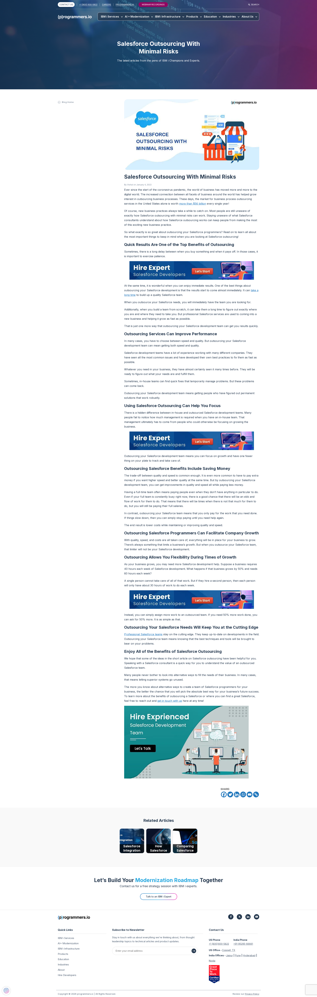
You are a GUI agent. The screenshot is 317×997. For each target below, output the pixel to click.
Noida (212, 960)
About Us (247, 16)
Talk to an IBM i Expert (158, 896)
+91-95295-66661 (243, 943)
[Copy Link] (256, 794)
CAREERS (106, 4)
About (61, 969)
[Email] (249, 794)
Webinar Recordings (153, 4)
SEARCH (255, 4)
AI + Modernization (137, 16)
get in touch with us (169, 700)
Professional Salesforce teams (143, 634)
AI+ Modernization (68, 943)
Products (192, 16)
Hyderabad (249, 955)
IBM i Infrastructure (167, 16)
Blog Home (68, 102)
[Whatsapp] (243, 794)
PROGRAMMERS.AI (125, 4)
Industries (229, 16)
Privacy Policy (252, 994)
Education (210, 16)
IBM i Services (110, 16)
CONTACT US (66, 4)
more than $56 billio (191, 203)
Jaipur (229, 955)
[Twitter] (230, 794)
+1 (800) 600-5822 (88, 4)
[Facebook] (224, 794)
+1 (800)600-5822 (219, 943)
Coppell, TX (228, 950)
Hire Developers (67, 975)
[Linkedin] (237, 794)
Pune (238, 955)
